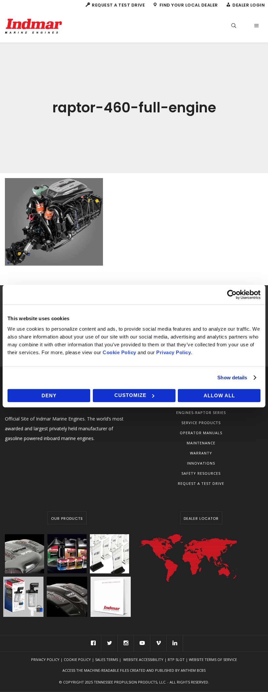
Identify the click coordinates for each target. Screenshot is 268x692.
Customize (130, 395)
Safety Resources (201, 473)
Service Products (201, 422)
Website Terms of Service (213, 659)
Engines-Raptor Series (201, 412)
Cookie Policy (77, 659)
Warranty (201, 453)
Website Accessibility (143, 659)
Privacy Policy (45, 659)
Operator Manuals (201, 432)
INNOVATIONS (201, 463)
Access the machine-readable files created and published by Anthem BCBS (134, 670)
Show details (232, 377)
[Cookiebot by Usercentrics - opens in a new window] (231, 295)
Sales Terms (106, 659)
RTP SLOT (176, 659)
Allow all (219, 395)
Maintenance (201, 442)
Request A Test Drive (201, 483)
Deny (49, 395)
